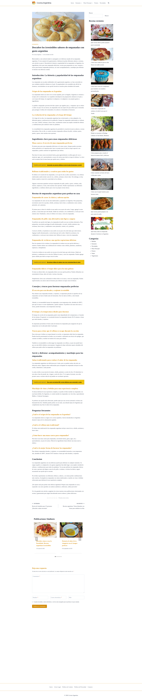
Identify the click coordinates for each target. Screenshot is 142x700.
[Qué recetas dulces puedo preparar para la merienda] (102, 32)
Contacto (90, 687)
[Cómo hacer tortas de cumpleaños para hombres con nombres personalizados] (102, 76)
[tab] (55, 556)
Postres (96, 3)
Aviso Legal (57, 687)
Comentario (36, 576)
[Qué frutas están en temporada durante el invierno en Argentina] (102, 223)
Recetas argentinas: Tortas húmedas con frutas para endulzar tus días (73, 506)
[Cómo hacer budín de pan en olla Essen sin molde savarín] (102, 54)
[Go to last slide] (36, 539)
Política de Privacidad (80, 687)
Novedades (103, 3)
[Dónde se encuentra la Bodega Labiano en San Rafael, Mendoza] (102, 123)
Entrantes (35, 44)
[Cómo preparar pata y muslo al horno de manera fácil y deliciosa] (102, 145)
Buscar (91, 13)
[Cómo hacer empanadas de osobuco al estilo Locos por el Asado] (102, 100)
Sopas (93, 253)
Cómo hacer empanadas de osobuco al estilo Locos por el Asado (99, 111)
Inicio (72, 3)
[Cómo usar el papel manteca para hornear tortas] (102, 184)
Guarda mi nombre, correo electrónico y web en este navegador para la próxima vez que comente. (56, 602)
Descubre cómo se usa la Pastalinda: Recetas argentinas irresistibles (44, 543)
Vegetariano (95, 256)
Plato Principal (96, 248)
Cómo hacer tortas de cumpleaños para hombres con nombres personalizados (100, 89)
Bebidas (94, 241)
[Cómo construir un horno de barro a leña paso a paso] (102, 164)
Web (70, 597)
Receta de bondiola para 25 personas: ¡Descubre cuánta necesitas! (42, 506)
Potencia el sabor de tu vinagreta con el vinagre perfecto (69, 543)
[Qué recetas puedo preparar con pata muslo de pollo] (102, 203)
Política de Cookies (67, 687)
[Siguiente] (80, 539)
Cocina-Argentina (37, 54)
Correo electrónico (56, 597)
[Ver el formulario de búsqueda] (108, 3)
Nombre (35, 597)
